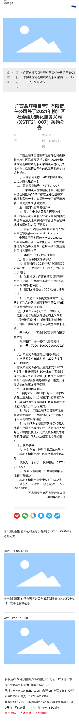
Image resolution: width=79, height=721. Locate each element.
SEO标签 (54, 707)
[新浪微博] (17, 516)
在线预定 (41, 713)
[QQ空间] (49, 516)
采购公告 (16, 80)
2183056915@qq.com (34, 702)
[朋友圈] (33, 516)
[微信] (25, 516)
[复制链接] (57, 516)
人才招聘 (25, 713)
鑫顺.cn (47, 690)
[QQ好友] (41, 516)
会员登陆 (10, 713)
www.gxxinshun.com (27, 690)
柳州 (44, 707)
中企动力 (34, 707)
